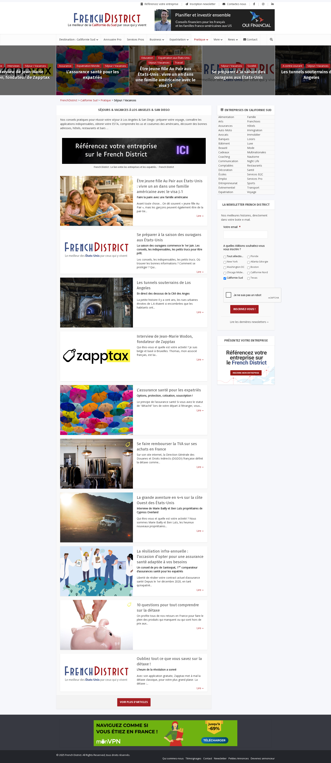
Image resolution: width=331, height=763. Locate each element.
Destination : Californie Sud (77, 39)
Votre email (232, 227)
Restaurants (254, 165)
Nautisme (253, 156)
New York (232, 261)
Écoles (222, 174)
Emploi (222, 179)
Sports (251, 183)
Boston (255, 267)
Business (155, 39)
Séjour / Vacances (35, 66)
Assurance (65, 66)
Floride (254, 256)
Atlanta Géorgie (259, 261)
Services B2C (255, 174)
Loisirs (251, 139)
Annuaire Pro (112, 39)
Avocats (223, 134)
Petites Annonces (239, 758)
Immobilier (253, 134)
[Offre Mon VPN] (165, 733)
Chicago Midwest (236, 272)
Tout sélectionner (236, 256)
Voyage (251, 192)
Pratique (199, 39)
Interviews (13, 66)
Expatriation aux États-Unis (174, 57)
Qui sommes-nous (173, 758)
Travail (179, 62)
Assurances (225, 126)
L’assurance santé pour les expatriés (92, 74)
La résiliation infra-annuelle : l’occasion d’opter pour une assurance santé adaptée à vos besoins (170, 556)
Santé (250, 170)
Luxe (250, 143)
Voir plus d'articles (134, 702)
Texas (254, 277)
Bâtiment (224, 143)
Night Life (253, 161)
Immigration (254, 130)
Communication (228, 161)
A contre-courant (292, 66)
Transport (253, 187)
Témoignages (193, 758)
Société (251, 66)
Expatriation (178, 39)
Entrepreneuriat (228, 183)
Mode (250, 148)
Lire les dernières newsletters (249, 322)
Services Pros (135, 39)
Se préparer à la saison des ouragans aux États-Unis (238, 74)
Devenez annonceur (263, 758)
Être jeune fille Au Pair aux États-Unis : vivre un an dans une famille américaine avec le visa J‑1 (166, 77)
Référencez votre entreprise (161, 4)
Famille (251, 117)
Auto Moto (225, 130)
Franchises (253, 121)
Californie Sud (88, 100)
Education (147, 57)
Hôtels (251, 126)
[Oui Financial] (215, 20)
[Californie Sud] (107, 18)
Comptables (225, 165)
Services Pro (254, 179)
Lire (200, 216)
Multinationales (256, 152)
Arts (220, 121)
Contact (251, 39)
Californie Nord (259, 272)
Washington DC (235, 267)
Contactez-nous (236, 4)
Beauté (222, 148)
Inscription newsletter (202, 4)
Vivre (217, 39)
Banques (223, 139)
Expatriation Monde (88, 66)
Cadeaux (223, 152)
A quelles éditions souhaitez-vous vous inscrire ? (244, 247)
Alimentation (226, 117)
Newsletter (220, 758)
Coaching (224, 156)
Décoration (225, 170)
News (231, 39)
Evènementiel (226, 187)
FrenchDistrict (68, 100)
